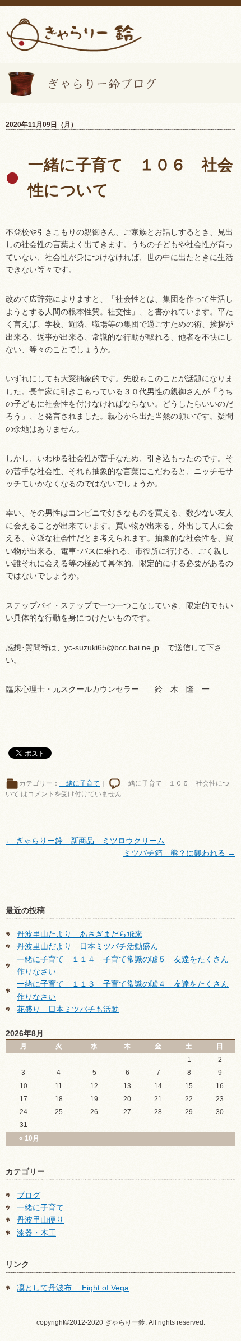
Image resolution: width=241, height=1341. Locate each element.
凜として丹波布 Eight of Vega (73, 1287)
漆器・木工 (36, 1232)
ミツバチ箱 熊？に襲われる (179, 853)
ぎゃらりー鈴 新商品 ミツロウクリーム (85, 840)
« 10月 (29, 1138)
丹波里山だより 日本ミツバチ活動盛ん (87, 946)
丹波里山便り (40, 1219)
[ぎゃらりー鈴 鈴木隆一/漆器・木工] (74, 33)
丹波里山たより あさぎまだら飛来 (79, 933)
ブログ (28, 1195)
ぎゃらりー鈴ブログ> (78, 83)
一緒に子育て (79, 783)
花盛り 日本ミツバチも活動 (68, 1009)
